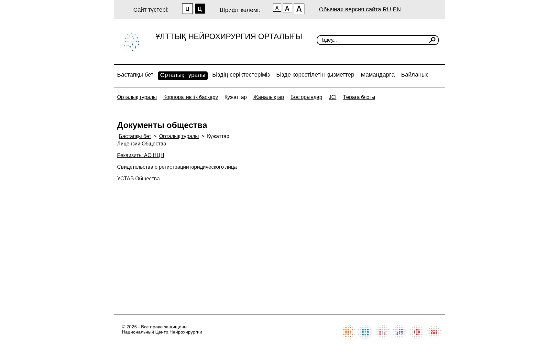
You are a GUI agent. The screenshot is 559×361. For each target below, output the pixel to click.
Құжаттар (236, 97)
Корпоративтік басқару (190, 97)
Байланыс (415, 74)
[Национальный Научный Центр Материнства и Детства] (382, 338)
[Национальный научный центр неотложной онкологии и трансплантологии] (417, 338)
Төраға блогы (359, 97)
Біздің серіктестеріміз (241, 74)
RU (387, 9)
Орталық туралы (182, 75)
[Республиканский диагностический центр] (400, 338)
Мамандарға (378, 74)
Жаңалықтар (268, 97)
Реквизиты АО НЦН (140, 155)
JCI (332, 97)
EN (397, 9)
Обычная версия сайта (350, 9)
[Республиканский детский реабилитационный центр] (348, 338)
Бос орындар (306, 97)
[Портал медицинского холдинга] (434, 338)
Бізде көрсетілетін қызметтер (315, 74)
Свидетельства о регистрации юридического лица (177, 167)
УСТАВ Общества (138, 178)
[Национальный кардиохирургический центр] (365, 338)
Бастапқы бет (135, 74)
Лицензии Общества (141, 143)
